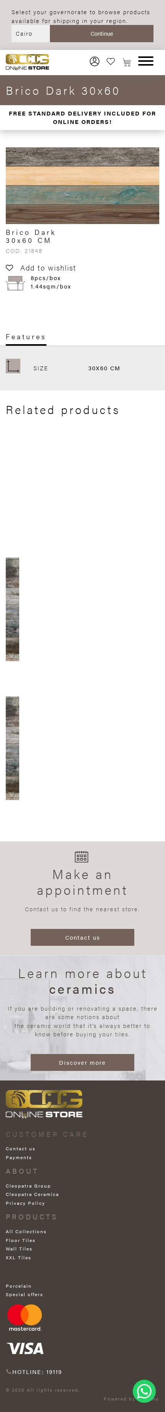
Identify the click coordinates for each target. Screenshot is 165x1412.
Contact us (82, 937)
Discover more (82, 1062)
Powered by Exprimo (131, 1398)
